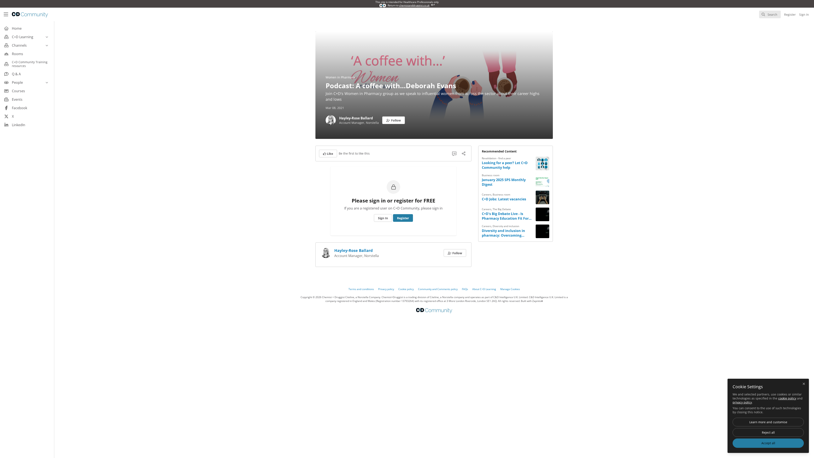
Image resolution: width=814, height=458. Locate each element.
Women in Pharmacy (340, 77)
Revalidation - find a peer (496, 158)
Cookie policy (406, 289)
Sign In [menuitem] (804, 15)
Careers (486, 194)
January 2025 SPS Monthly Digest (504, 182)
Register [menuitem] (790, 15)
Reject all (768, 432)
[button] (393, 120)
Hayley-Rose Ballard (356, 118)
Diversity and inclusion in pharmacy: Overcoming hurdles (503, 233)
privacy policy (742, 402)
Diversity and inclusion (506, 226)
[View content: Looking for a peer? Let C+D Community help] (542, 163)
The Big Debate (502, 209)
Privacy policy (386, 289)
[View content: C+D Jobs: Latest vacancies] (542, 197)
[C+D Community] (434, 310)
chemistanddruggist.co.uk (414, 5)
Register (403, 218)
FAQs (465, 289)
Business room (490, 175)
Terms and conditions (361, 289)
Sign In (383, 218)
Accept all (768, 443)
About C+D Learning (484, 289)
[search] (770, 14)
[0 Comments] (454, 153)
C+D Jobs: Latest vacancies (504, 199)
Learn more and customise (768, 422)
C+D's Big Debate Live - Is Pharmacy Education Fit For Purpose (505, 216)
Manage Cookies (510, 289)
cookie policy (787, 398)
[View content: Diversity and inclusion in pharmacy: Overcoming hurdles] (542, 231)
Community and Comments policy (438, 289)
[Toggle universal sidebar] (6, 14)
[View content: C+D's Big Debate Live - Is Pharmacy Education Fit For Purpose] (542, 214)
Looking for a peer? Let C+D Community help (505, 165)
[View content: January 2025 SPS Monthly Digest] (542, 180)
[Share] (463, 153)
